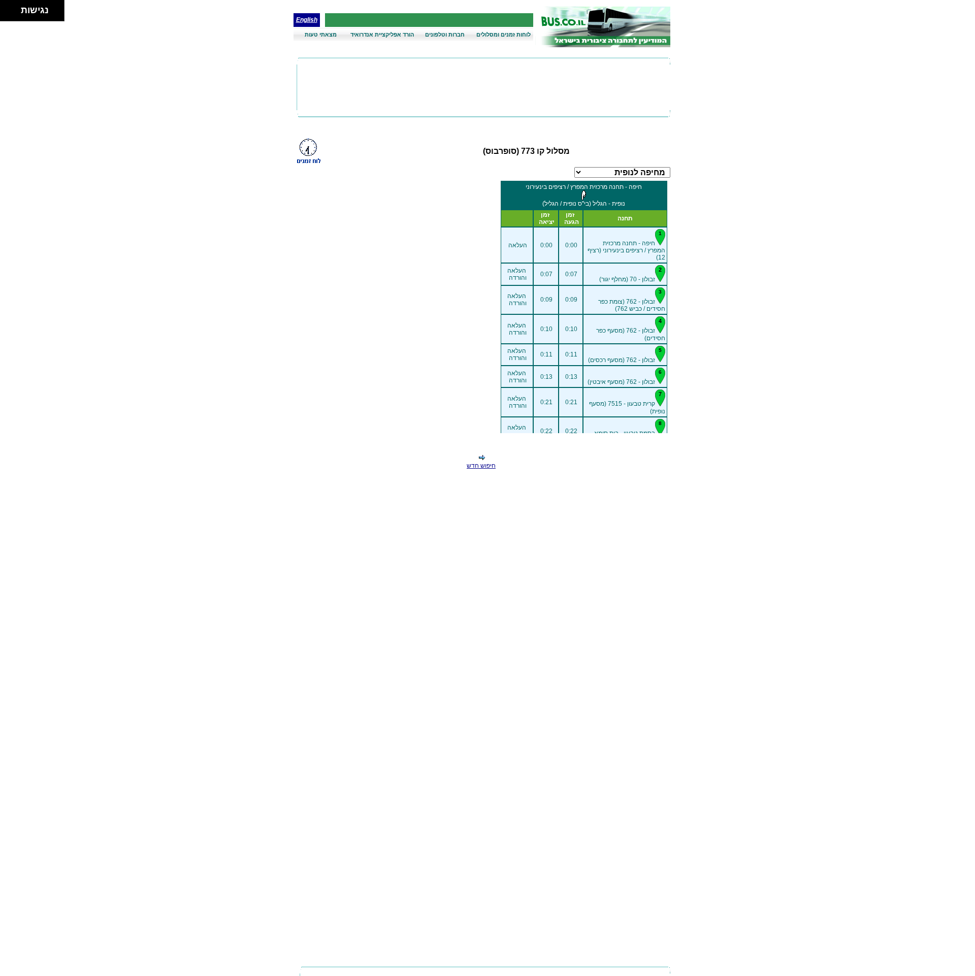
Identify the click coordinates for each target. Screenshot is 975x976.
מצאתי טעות (321, 34)
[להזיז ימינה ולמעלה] (13, 8)
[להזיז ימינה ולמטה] (13, 13)
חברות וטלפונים (445, 34)
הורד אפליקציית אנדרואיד (382, 34)
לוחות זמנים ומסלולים (503, 34)
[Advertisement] (483, 87)
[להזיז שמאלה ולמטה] (8, 13)
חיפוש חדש (481, 465)
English (306, 19)
